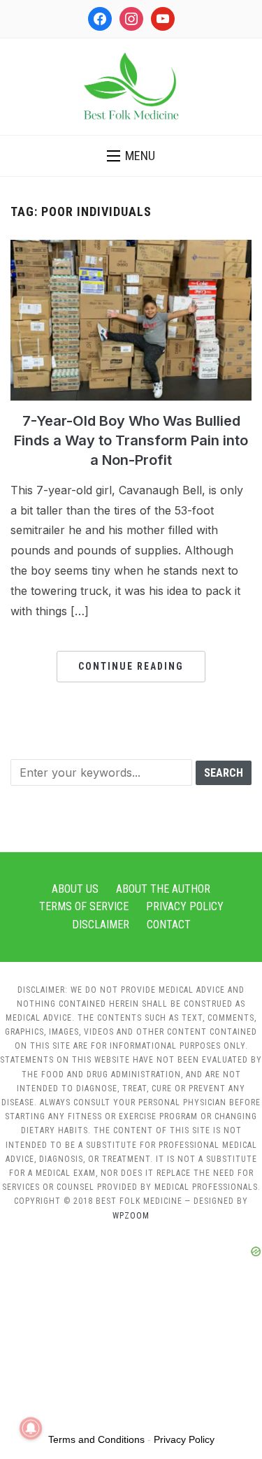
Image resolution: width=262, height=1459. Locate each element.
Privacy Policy (185, 906)
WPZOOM (131, 1216)
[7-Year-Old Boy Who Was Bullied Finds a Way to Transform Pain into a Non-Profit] (131, 248)
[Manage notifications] (31, 1428)
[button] (131, 155)
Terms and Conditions (96, 1439)
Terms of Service (84, 906)
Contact (169, 924)
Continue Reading (131, 666)
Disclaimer (100, 924)
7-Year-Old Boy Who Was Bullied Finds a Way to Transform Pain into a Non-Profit (131, 440)
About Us (75, 889)
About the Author (163, 889)
